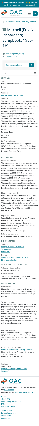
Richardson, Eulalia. (9, 260)
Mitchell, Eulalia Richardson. (12, 95)
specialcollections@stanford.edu (14, 369)
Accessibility (6, 415)
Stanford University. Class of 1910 (14, 257)
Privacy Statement (8, 413)
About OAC (5, 399)
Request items (11, 56)
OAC (11, 13)
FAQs (3, 404)
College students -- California (12, 247)
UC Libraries (9, 390)
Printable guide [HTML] (15, 53)
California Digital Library (23, 392)
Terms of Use (6, 410)
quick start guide (10, 5)
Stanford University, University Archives (20, 22)
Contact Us (5, 418)
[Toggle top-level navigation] (29, 13)
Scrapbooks (6, 249)
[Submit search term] (31, 65)
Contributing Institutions (11, 401)
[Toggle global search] (35, 13)
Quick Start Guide (8, 406)
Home (3, 396)
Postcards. (5, 252)
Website (4, 371)
